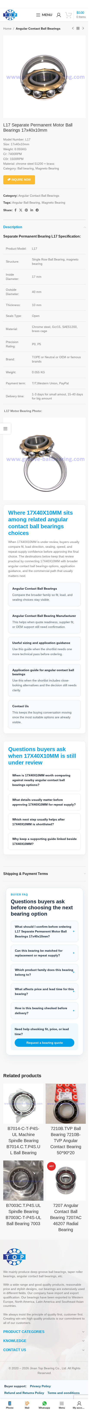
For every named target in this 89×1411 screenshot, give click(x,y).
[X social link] (21, 210)
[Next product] (83, 28)
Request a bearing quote (43, 1049)
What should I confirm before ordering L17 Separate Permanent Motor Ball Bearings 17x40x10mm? (40, 938)
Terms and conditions (64, 1396)
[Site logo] (10, 14)
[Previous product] (72, 28)
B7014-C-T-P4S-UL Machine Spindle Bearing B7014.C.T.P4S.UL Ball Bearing (22, 1145)
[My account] (58, 15)
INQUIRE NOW (21, 179)
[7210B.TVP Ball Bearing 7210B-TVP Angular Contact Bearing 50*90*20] (63, 1109)
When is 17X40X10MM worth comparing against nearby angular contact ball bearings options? (41, 781)
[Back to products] (78, 28)
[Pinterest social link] (26, 210)
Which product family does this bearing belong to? (38, 979)
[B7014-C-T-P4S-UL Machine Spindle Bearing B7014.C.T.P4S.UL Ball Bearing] (22, 1109)
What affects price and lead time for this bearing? (41, 998)
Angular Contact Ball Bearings (38, 28)
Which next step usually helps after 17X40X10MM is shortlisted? (38, 828)
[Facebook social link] (15, 210)
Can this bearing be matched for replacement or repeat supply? (38, 960)
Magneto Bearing (53, 202)
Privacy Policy (40, 1389)
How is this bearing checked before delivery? (41, 1017)
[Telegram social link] (37, 210)
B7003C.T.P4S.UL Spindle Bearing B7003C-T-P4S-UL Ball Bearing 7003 (22, 1220)
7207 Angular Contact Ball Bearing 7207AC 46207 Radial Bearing (63, 1220)
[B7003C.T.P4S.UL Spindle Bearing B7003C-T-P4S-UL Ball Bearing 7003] (22, 1184)
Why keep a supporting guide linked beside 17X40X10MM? (39, 848)
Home (7, 28)
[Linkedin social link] (31, 210)
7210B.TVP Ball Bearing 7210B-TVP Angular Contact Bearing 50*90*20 (63, 1145)
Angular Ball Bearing (26, 202)
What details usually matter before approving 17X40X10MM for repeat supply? (37, 806)
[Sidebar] (5, 428)
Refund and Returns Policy (24, 1396)
